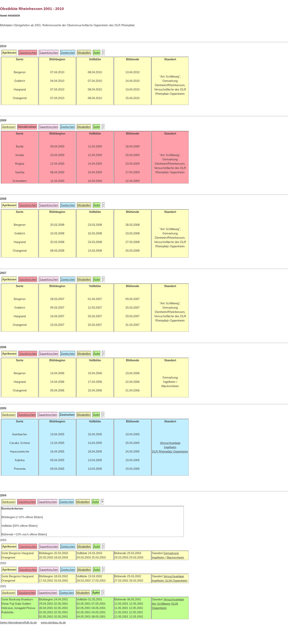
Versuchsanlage (173, 576)
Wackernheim (175, 557)
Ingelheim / (159, 557)
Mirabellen (84, 52)
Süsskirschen (28, 52)
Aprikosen (8, 126)
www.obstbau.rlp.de (53, 622)
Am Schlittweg (161, 603)
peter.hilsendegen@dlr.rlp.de (19, 622)
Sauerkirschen (48, 52)
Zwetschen (68, 52)
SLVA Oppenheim (176, 580)
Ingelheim (158, 580)
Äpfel (96, 52)
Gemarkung (171, 553)
